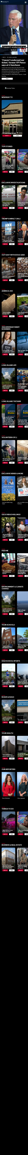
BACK (4, 57)
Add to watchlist (13, 57)
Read (7, 78)
